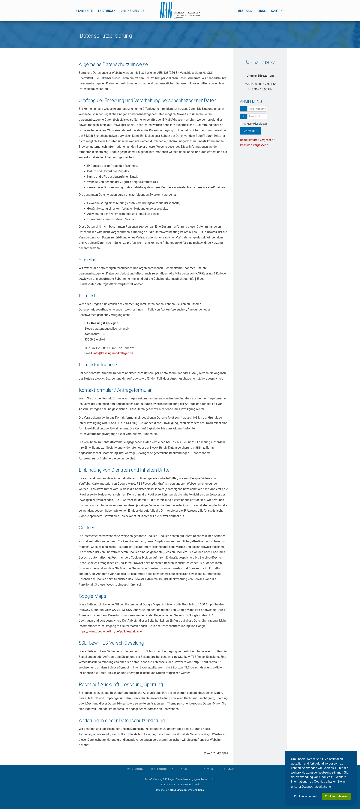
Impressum (135, 769)
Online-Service (132, 11)
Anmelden (250, 131)
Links (261, 11)
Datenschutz (162, 769)
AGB (184, 769)
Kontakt (277, 11)
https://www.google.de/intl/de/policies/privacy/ (110, 631)
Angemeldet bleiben (255, 123)
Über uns (245, 11)
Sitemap (227, 769)
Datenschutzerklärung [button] (316, 786)
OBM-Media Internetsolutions (187, 790)
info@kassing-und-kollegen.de (113, 353)
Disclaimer (204, 769)
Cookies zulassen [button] (336, 796)
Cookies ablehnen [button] (305, 796)
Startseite (84, 11)
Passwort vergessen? (254, 145)
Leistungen (107, 11)
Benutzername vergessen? (257, 140)
